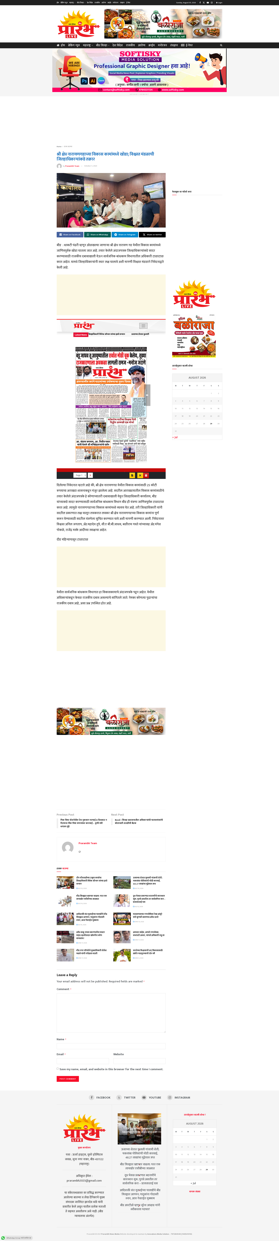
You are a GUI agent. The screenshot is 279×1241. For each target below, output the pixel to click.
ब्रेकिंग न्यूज (64, 2)
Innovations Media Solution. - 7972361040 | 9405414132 (169, 1234)
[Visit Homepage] (78, 23)
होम (58, 2)
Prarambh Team (72, 165)
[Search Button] (221, 45)
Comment (64, 989)
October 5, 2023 (90, 165)
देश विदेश (90, 2)
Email (61, 1054)
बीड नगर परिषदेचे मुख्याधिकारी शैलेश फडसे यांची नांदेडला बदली (91, 952)
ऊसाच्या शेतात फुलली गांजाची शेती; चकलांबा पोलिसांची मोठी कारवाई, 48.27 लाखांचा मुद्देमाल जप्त (147, 881)
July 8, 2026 (138, 906)
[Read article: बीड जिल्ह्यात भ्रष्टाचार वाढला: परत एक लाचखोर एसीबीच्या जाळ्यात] (65, 900)
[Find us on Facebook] (200, 2)
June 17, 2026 (82, 943)
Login (220, 2)
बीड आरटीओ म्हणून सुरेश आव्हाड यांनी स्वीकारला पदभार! (140, 1207)
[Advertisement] (139, 121)
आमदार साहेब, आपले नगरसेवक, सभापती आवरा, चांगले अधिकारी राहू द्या (148, 933)
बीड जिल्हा (80, 2)
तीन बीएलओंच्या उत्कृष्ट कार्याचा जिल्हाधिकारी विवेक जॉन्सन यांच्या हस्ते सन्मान (91, 881)
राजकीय (97, 2)
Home (59, 146)
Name (61, 1039)
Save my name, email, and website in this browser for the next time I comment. (111, 1069)
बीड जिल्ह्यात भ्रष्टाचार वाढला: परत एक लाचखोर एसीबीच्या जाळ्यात (91, 897)
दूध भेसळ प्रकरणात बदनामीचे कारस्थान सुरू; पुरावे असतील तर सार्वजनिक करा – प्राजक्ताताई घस (149, 899)
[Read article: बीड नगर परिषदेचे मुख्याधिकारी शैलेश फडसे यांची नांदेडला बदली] (65, 955)
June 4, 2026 (138, 958)
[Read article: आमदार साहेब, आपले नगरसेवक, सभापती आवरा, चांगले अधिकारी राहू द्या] (122, 937)
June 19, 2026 (139, 921)
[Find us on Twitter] (204, 2)
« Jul (175, 437)
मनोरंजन (115, 2)
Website (118, 1054)
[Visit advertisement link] (163, 24)
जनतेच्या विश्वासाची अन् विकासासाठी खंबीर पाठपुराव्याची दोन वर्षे (148, 952)
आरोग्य (104, 2)
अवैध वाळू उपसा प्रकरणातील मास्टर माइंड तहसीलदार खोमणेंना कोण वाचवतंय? (90, 935)
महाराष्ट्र (71, 2)
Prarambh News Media (110, 1234)
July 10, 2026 (82, 888)
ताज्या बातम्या (68, 146)
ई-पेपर (128, 2)
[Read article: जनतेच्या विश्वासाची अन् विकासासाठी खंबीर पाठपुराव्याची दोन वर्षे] (122, 955)
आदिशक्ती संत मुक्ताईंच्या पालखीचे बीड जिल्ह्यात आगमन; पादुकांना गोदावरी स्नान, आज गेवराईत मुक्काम (91, 917)
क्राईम (109, 2)
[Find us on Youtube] (208, 2)
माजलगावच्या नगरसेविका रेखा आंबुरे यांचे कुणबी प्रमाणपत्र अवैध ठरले (147, 915)
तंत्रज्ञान (122, 2)
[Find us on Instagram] (212, 2)
